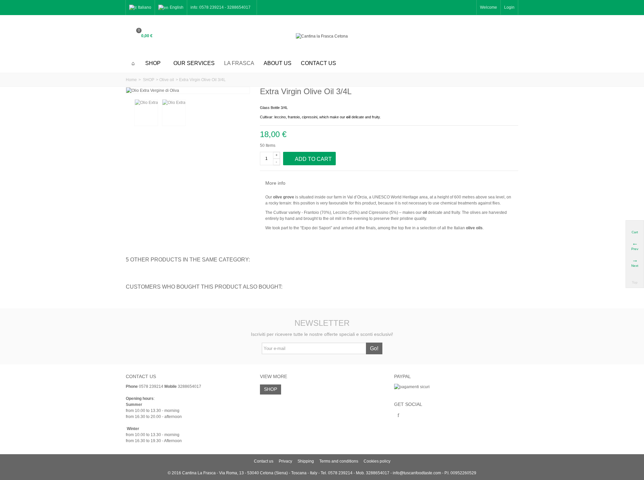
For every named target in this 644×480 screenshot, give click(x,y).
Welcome (488, 7)
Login (509, 7)
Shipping (306, 461)
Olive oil (166, 79)
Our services (194, 63)
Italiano (144, 7)
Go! (374, 348)
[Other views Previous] (129, 113)
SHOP (153, 63)
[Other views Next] (246, 113)
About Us (277, 63)
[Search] (510, 36)
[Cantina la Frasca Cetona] (322, 36)
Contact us (318, 63)
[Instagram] (410, 415)
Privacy (285, 461)
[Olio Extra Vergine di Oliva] (146, 112)
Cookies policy (377, 461)
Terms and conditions (338, 461)
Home (131, 79)
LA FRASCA (239, 63)
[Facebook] (398, 415)
